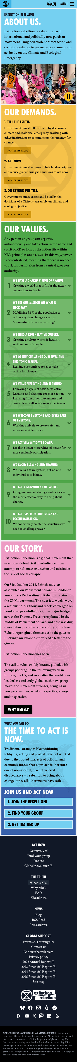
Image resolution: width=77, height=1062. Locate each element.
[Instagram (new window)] (38, 1008)
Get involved (39, 850)
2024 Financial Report (36, 971)
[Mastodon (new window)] (41, 1016)
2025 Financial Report (36, 976)
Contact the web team (38, 951)
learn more (18, 150)
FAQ (38, 892)
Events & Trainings (37, 941)
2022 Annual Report (37, 961)
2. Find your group (25, 813)
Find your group (38, 855)
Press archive (38, 924)
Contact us (38, 946)
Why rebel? (18, 709)
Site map (39, 981)
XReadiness (38, 897)
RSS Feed (38, 919)
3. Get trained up (23, 824)
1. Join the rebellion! (27, 801)
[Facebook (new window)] (30, 1008)
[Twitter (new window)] (34, 1016)
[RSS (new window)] (57, 1016)
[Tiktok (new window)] (54, 1008)
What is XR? (38, 882)
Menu (64, 4)
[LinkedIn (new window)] (49, 1016)
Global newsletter (36, 865)
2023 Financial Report (36, 966)
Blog (38, 914)
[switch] (68, 96)
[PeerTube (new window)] (19, 1016)
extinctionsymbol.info (28, 1054)
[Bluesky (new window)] (22, 1008)
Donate (38, 860)
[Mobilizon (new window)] (47, 1008)
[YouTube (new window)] (27, 1016)
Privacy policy (38, 956)
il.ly (43, 1054)
